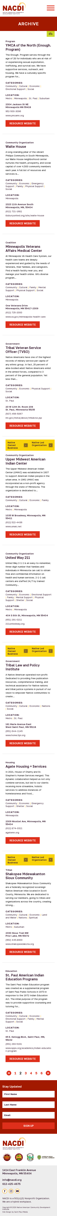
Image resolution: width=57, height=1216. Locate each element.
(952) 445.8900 (14, 940)
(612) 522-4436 (14, 522)
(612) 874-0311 (14, 828)
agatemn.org (12, 832)
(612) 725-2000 (14, 312)
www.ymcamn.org (15, 115)
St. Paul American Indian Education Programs (25, 977)
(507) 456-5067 (14, 413)
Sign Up (28, 1125)
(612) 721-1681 (14, 211)
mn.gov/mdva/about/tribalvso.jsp (24, 417)
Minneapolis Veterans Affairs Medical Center (24, 248)
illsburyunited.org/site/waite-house (25, 215)
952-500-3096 (13, 111)
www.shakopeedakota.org (20, 944)
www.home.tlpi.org (15, 735)
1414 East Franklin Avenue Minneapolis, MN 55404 (19, 1172)
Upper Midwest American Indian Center (25, 461)
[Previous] (8, 1073)
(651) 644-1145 (14, 731)
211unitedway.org (15, 623)
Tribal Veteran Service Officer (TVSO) (23, 350)
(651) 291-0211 (14, 619)
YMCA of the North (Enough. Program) (28, 47)
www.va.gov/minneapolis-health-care (26, 316)
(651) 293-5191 (14, 1044)
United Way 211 (18, 558)
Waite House (16, 146)
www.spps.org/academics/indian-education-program (28, 1049)
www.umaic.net (14, 526)
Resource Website (23, 123)
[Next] (48, 1073)
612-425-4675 (11, 1184)
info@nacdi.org (12, 1179)
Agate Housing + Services (26, 766)
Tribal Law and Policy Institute (23, 667)
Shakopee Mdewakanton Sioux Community (25, 876)
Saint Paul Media (21, 1212)
